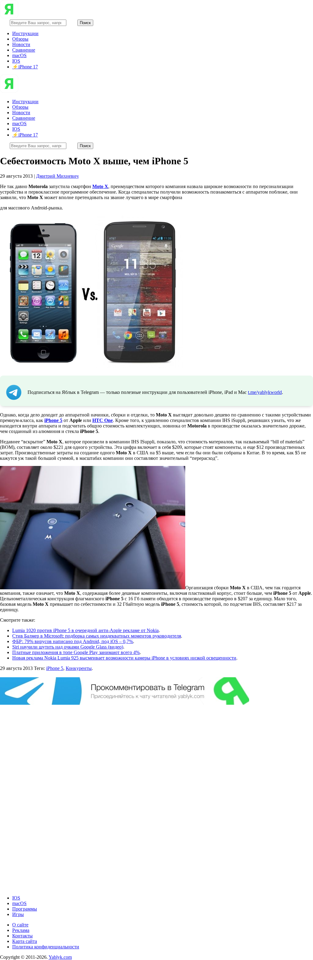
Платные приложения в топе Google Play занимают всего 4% (76, 652)
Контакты (22, 935)
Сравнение (23, 50)
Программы (24, 908)
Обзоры (20, 39)
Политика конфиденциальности (45, 946)
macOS (19, 55)
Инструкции (25, 33)
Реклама (20, 930)
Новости (21, 44)
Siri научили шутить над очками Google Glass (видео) (67, 646)
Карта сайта (24, 941)
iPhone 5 (54, 668)
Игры (18, 914)
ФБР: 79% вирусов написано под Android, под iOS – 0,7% (72, 641)
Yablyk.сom (60, 957)
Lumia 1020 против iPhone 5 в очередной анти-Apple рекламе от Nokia (85, 630)
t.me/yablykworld (265, 392)
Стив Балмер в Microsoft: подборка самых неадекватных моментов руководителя (96, 635)
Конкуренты (79, 668)
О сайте (20, 924)
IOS (16, 61)
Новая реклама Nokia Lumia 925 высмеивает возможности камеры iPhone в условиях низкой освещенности (124, 657)
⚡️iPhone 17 (25, 66)
